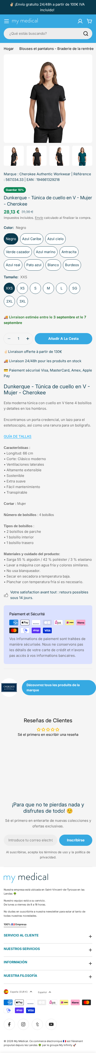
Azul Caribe (31, 239)
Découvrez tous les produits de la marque (53, 687)
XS (22, 288)
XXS (9, 288)
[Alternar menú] (6, 21)
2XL (9, 301)
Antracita (69, 252)
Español (42, 992)
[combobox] (48, 33)
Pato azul (33, 265)
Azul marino (45, 252)
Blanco (53, 265)
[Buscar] (86, 33)
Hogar (9, 48)
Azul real (13, 265)
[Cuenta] (80, 21)
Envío (39, 218)
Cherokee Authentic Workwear (44, 174)
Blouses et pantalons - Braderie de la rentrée (56, 48)
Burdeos (72, 265)
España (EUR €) (19, 991)
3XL (22, 301)
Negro (11, 239)
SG (74, 288)
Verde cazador (18, 252)
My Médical (21, 1041)
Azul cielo (55, 239)
